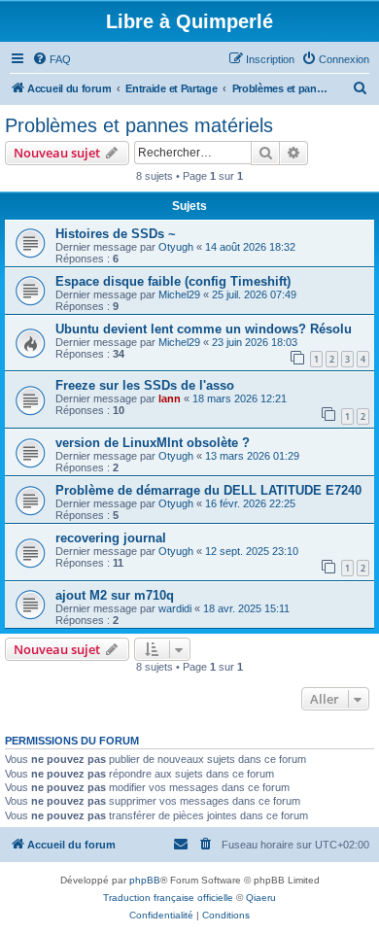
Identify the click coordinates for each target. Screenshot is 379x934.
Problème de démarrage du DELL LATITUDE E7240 (208, 490)
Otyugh (175, 247)
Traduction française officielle (168, 897)
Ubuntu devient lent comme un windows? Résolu (203, 329)
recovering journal (110, 538)
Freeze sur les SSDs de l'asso (144, 385)
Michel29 (179, 294)
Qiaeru (261, 897)
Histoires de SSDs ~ (115, 233)
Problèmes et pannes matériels (139, 125)
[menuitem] (51, 59)
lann (169, 398)
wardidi (174, 608)
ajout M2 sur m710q (114, 595)
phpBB (144, 880)
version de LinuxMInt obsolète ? (152, 442)
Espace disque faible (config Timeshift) (173, 281)
